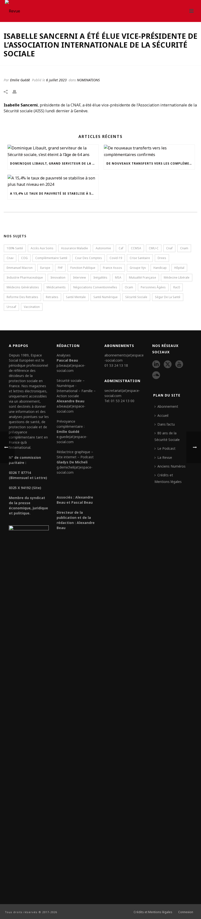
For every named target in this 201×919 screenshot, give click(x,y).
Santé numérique (105, 297)
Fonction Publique (82, 268)
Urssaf (11, 307)
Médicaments (56, 287)
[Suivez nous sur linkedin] (156, 364)
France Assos (112, 268)
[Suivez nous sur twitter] (168, 364)
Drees (162, 258)
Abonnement (167, 406)
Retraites (52, 297)
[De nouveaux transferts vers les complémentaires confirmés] (149, 151)
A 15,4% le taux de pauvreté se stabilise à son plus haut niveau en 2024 (54, 193)
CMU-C (154, 248)
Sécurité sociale (136, 297)
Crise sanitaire (140, 258)
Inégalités (100, 277)
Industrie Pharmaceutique (25, 277)
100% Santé (15, 248)
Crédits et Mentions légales (168, 478)
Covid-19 (116, 258)
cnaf (169, 248)
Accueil (162, 415)
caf (121, 248)
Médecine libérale (176, 277)
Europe (45, 268)
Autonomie (103, 248)
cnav (10, 258)
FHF (60, 268)
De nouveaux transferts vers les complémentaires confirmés (150, 163)
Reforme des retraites (22, 297)
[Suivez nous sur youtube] (179, 364)
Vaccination (32, 307)
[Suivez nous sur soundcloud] (156, 375)
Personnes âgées (153, 287)
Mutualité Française (142, 277)
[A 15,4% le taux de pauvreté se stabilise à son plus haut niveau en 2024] (53, 181)
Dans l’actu (166, 424)
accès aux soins (42, 248)
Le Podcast (166, 448)
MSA (118, 277)
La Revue (164, 457)
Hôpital (179, 268)
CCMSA (136, 248)
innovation (57, 277)
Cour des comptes (88, 258)
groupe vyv (138, 268)
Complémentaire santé (51, 258)
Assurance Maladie (74, 248)
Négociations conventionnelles (95, 287)
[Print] (17, 91)
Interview (79, 277)
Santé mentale (76, 297)
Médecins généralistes (23, 287)
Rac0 (176, 287)
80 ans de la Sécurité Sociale (167, 436)
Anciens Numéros (171, 466)
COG (24, 258)
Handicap (160, 268)
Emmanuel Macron (20, 268)
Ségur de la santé (167, 297)
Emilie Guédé (20, 80)
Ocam (129, 287)
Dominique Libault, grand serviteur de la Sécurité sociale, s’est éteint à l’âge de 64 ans (54, 163)
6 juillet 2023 (56, 80)
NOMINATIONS (88, 80)
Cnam (184, 248)
